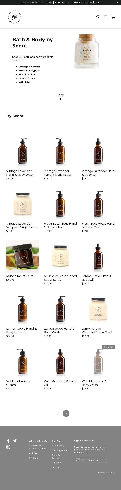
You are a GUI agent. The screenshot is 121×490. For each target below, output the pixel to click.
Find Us (55, 467)
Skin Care (56, 441)
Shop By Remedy (56, 456)
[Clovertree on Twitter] (15, 441)
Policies (33, 453)
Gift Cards (34, 458)
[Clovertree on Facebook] (8, 441)
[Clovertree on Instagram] (8, 447)
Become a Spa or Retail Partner (37, 447)
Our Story (56, 462)
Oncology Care (59, 450)
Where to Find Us (38, 441)
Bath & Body (58, 445)
